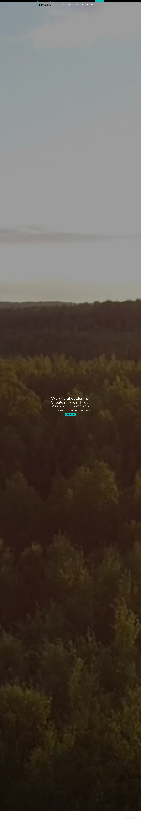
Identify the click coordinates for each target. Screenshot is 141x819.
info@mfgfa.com (50, 1)
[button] (64, 4)
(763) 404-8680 (41, 1)
